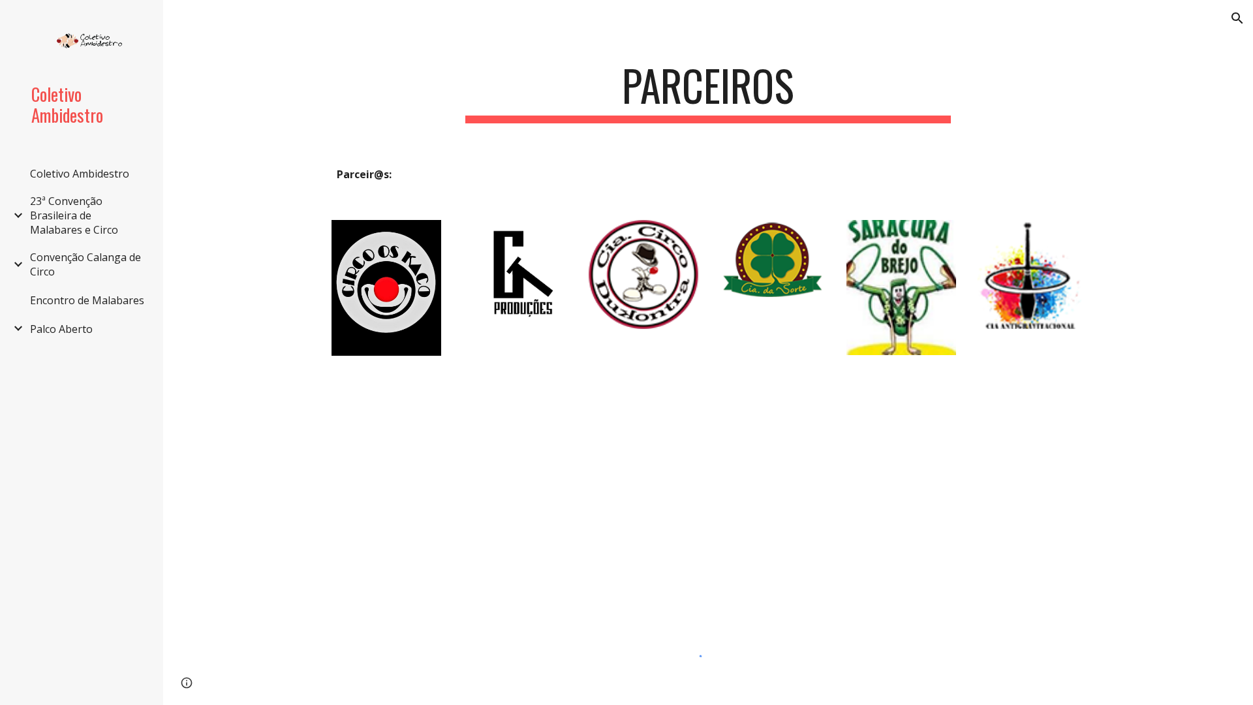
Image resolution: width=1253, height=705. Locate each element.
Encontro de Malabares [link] (87, 300)
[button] (1237, 18)
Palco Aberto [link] (61, 329)
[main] (708, 92)
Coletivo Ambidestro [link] (79, 173)
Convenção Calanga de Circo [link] (85, 264)
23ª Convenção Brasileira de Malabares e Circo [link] (74, 215)
